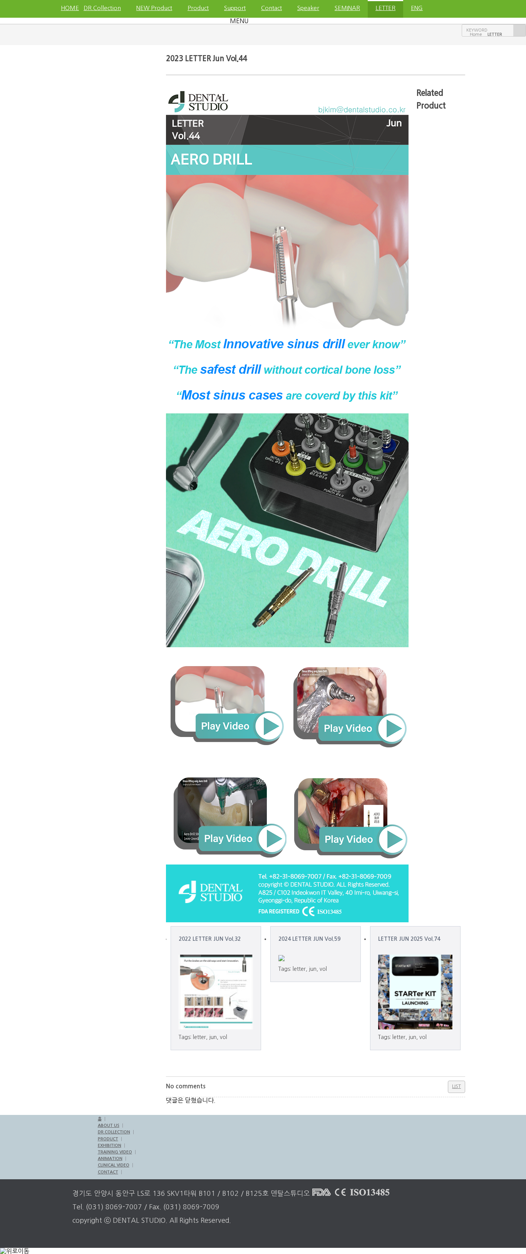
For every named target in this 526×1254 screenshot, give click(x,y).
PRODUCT (108, 1139)
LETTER (385, 8)
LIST (456, 1086)
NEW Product (154, 8)
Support (235, 8)
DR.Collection (102, 8)
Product (198, 8)
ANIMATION (110, 1159)
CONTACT (108, 1172)
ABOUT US (108, 1125)
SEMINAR (347, 8)
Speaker (308, 8)
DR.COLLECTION (114, 1132)
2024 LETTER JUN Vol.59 (309, 939)
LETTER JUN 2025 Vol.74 (409, 939)
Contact (271, 8)
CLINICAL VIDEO (113, 1165)
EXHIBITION (109, 1145)
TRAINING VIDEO (115, 1152)
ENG (417, 8)
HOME (68, 8)
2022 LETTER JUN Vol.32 (210, 939)
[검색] (519, 30)
